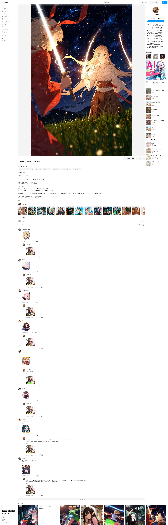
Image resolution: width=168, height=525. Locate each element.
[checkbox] (22, 224)
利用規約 (3, 520)
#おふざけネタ (25, 175)
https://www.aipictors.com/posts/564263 (28, 198)
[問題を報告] (34, 241)
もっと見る (162, 82)
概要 (2, 516)
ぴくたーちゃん (4, 517)
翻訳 (19, 200)
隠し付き (25, 224)
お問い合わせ (4, 519)
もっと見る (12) (81, 499)
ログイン (164, 2)
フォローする (156, 21)
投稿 (156, 2)
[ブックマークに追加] (137, 158)
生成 (152, 2)
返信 (38, 241)
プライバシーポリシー (5, 522)
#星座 (19, 175)
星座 (24, 172)
